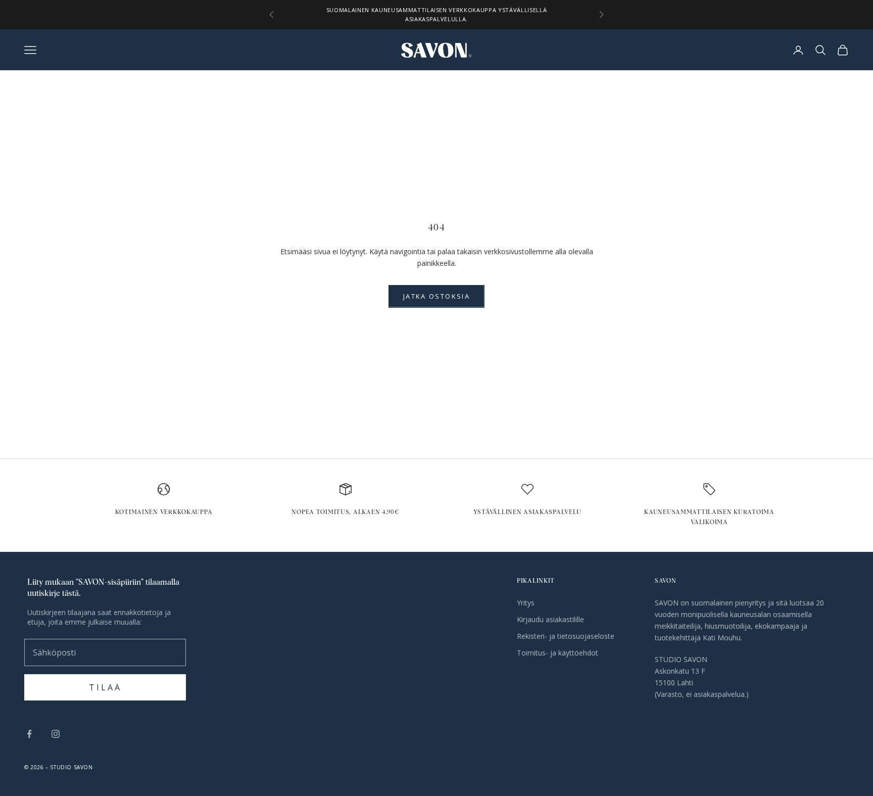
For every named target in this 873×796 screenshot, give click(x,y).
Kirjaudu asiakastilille (550, 619)
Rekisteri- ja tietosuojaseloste (565, 636)
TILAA (105, 687)
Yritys (526, 602)
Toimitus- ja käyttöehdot (557, 653)
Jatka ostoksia (436, 296)
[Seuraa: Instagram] (56, 734)
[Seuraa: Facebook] (29, 734)
